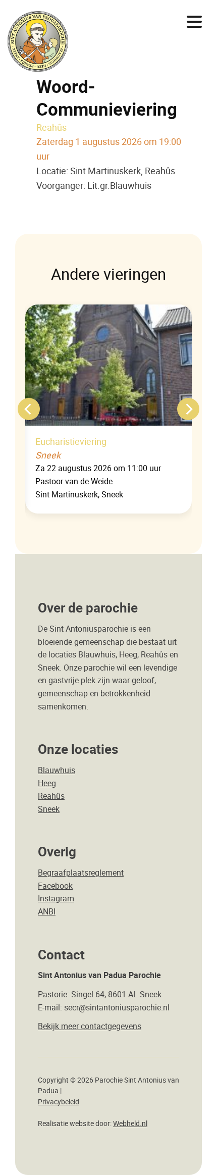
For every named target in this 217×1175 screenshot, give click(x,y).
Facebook (55, 885)
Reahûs (51, 795)
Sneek (49, 808)
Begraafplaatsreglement (81, 872)
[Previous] (29, 409)
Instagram (56, 898)
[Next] (188, 409)
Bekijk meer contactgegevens (89, 1026)
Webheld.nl (130, 1123)
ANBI (47, 911)
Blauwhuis (56, 770)
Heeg (47, 783)
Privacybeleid (58, 1101)
